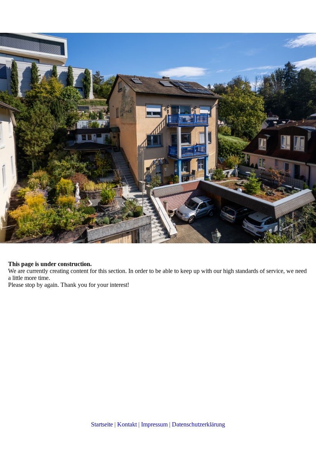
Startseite (102, 424)
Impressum (154, 424)
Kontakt (127, 424)
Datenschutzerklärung (198, 424)
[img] (158, 138)
